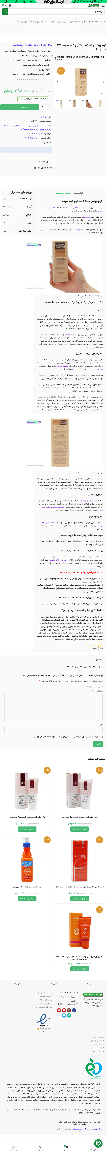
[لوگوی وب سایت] (93, 5)
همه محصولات (92, 21)
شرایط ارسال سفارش (45, 1003)
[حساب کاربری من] (10, 6)
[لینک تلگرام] (35, 168)
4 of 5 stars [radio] (85, 687)
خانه (103, 21)
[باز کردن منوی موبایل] (103, 6)
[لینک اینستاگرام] (69, 1010)
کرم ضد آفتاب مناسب (58, 560)
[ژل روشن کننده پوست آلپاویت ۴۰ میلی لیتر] (27, 790)
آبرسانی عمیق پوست (89, 500)
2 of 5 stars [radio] (89, 687)
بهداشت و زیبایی (76, 21)
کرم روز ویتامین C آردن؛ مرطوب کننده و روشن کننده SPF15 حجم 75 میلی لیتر (79, 958)
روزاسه (99, 369)
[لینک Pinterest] (59, 1010)
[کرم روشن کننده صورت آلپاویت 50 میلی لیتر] (79, 790)
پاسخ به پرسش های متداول (94, 1041)
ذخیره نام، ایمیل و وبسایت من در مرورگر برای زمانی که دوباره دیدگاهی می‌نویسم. (66, 736)
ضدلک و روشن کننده (38, 21)
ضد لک (30, 133)
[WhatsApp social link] (39, 168)
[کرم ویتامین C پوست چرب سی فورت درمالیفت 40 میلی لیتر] (79, 859)
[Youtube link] (64, 1010)
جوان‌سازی (78, 229)
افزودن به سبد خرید (20, 106)
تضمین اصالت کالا (46, 1000)
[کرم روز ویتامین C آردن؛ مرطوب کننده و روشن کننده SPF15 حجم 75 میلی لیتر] (79, 929)
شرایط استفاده (99, 1044)
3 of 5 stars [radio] (87, 687)
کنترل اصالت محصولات (44, 1007)
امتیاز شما (99, 687)
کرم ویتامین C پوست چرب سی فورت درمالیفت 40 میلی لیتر (79, 886)
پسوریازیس (75, 369)
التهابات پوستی (58, 507)
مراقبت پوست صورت (58, 21)
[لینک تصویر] (43, 1022)
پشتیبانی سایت (96, 1128)
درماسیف (43, 116)
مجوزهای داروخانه (46, 996)
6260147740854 (31, 138)
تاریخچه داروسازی (98, 1048)
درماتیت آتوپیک (63, 366)
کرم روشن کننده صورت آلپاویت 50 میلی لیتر (79, 817)
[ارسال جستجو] (5, 11)
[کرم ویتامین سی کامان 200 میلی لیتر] (27, 859)
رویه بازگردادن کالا (98, 1051)
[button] (103, 82)
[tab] (78, 193)
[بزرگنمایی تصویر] (101, 94)
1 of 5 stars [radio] (91, 687)
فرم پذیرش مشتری (98, 1037)
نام (101, 724)
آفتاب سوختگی (70, 334)
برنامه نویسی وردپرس (79, 1128)
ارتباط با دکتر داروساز (45, 993)
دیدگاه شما (97, 691)
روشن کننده (22, 21)
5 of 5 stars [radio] (83, 687)
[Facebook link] (74, 1010)
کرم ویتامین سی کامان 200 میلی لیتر (27, 886)
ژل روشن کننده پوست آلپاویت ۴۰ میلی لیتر (27, 817)
